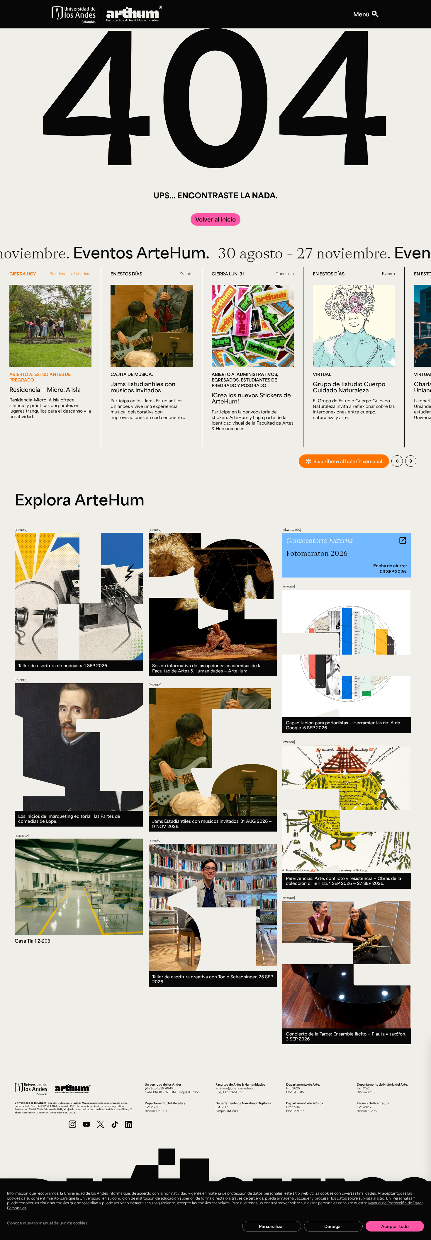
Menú (361, 14)
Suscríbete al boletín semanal (347, 461)
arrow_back (397, 461)
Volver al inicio (215, 219)
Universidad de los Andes (30, 1102)
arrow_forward (410, 461)
